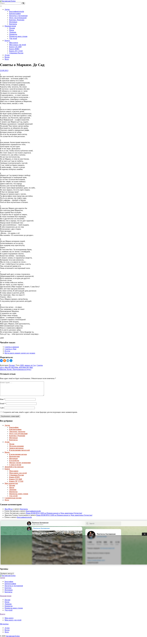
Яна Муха (8, 509)
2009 (22, 365)
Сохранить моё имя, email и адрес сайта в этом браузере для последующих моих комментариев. (40, 412)
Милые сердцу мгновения (20, 463)
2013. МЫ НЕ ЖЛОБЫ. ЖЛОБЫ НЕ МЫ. (16, 367)
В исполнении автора (18, 454)
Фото (7, 59)
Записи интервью (16, 448)
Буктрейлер (14, 461)
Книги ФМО (14, 49)
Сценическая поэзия (13, 498)
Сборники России (16, 53)
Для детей (13, 38)
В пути (7, 351)
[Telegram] (7, 360)
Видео (7, 57)
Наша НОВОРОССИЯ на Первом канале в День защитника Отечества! (54, 513)
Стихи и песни (15, 465)
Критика (8, 588)
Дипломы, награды (17, 432)
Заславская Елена (13, 636)
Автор (7, 9)
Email (3, 404)
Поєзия (7, 600)
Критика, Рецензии (16, 20)
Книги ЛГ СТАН (16, 51)
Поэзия (12, 28)
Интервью (13, 22)
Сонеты (40, 365)
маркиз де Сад (30, 365)
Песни (11, 444)
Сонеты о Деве (10, 349)
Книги (7, 40)
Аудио (7, 55)
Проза (11, 30)
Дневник (12, 32)
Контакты (13, 24)
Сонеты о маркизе (12, 347)
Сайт (2, 408)
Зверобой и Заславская (14, 467)
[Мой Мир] (11, 360)
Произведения (10, 26)
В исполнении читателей (19, 450)
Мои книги (13, 43)
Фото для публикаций (18, 18)
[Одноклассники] (4, 360)
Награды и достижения (18, 16)
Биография (13, 427)
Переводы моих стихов (18, 36)
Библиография (15, 14)
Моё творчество (11, 483)
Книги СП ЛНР (15, 47)
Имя (2, 399)
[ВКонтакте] (1, 360)
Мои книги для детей (17, 45)
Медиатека (4, 624)
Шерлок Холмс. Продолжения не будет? (15, 369)
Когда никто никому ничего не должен (20, 353)
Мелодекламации (16, 446)
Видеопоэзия (14, 456)
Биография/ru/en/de (16, 11)
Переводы (13, 34)
